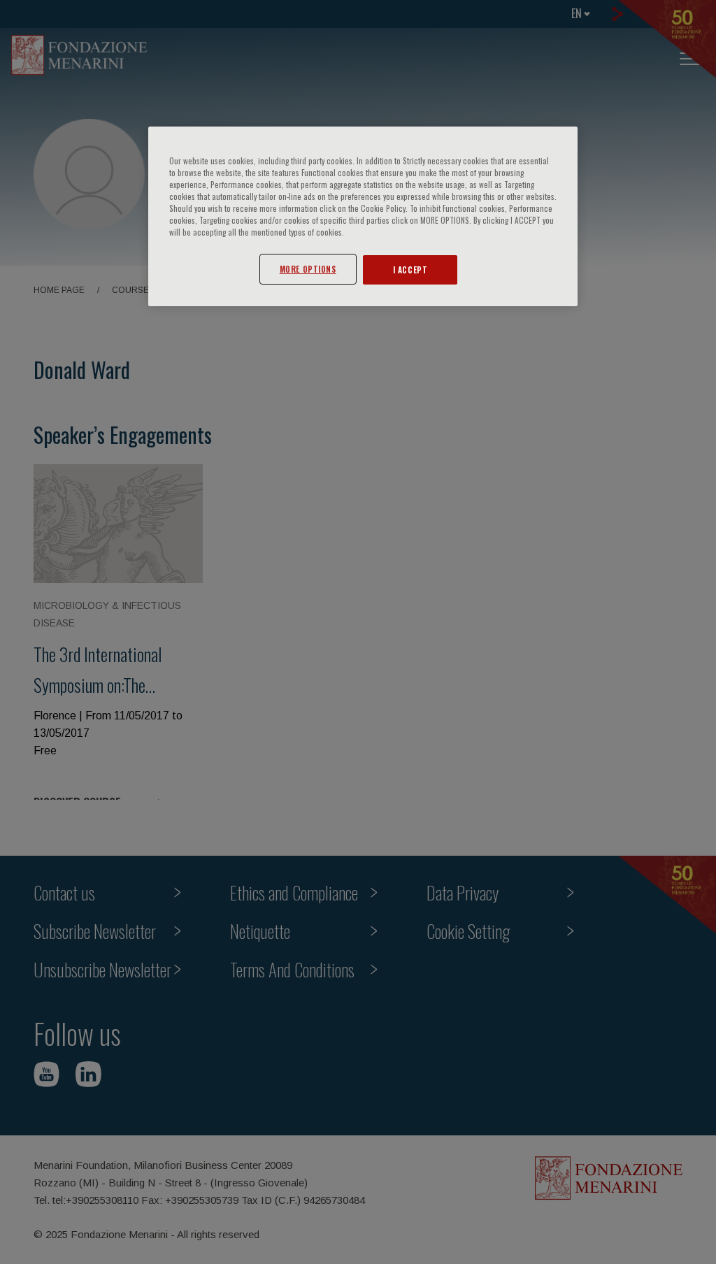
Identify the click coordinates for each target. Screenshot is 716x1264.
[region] (363, 216)
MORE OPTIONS (308, 269)
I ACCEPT (410, 269)
